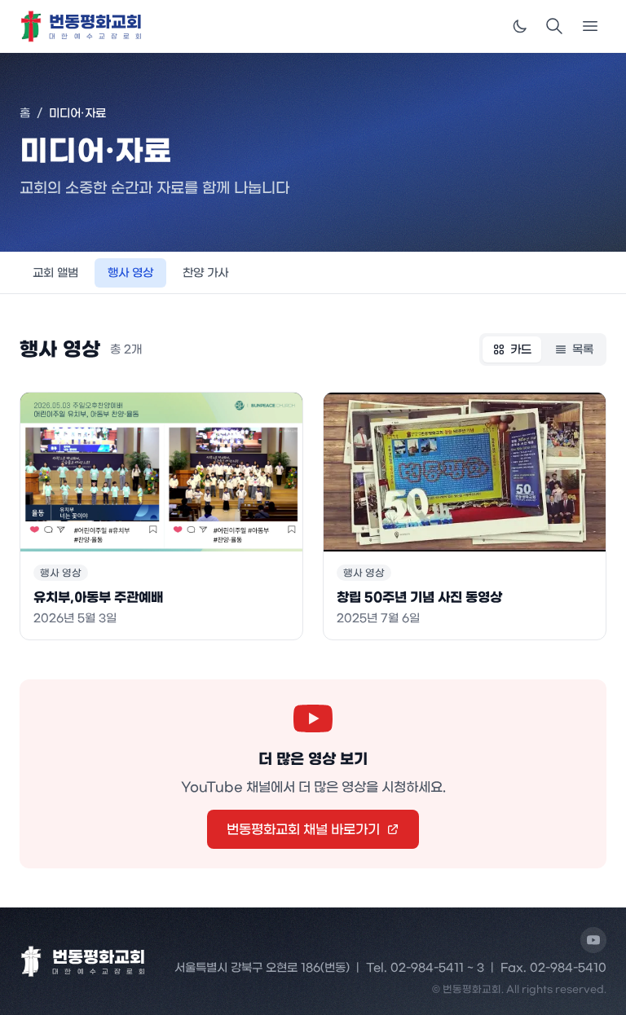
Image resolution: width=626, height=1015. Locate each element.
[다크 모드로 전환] (520, 26)
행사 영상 (130, 273)
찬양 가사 (205, 273)
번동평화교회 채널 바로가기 (303, 829)
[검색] (554, 26)
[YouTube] (593, 940)
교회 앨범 (55, 273)
